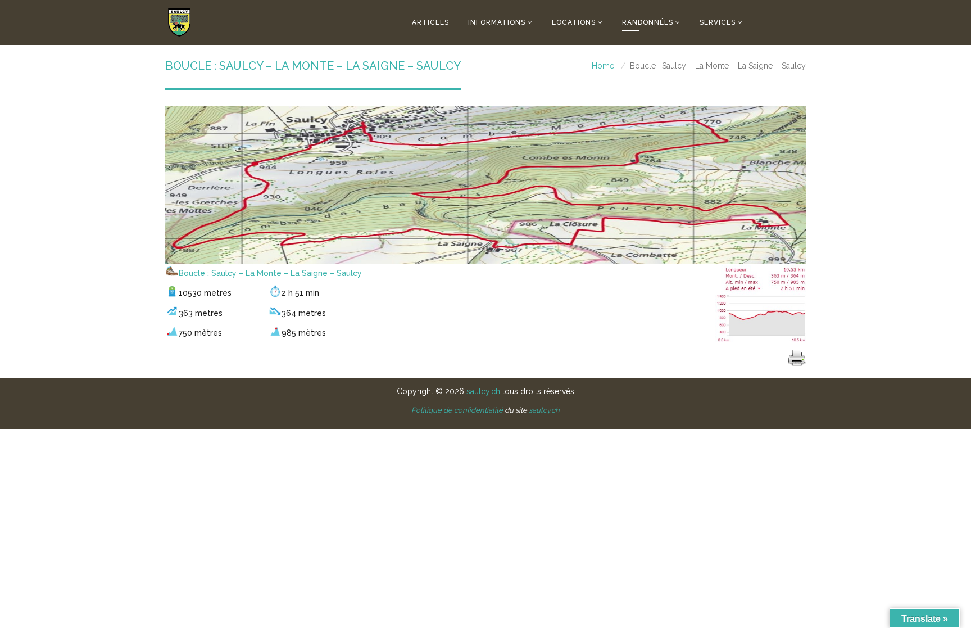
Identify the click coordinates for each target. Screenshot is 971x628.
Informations (496, 22)
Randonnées (647, 22)
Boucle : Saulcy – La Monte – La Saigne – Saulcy (270, 273)
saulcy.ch (483, 391)
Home (603, 65)
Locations (574, 22)
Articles (430, 22)
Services (718, 22)
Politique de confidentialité (457, 410)
